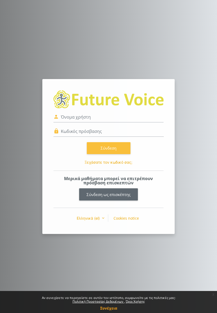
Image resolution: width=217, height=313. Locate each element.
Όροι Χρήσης (135, 301)
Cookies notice (126, 218)
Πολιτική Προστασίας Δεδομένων (98, 301)
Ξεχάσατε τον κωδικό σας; (108, 162)
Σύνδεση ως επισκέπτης (108, 194)
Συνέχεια (108, 308)
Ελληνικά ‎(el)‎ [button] (89, 218)
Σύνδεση (108, 148)
